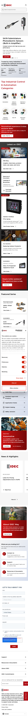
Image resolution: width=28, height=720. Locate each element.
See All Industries (17, 446)
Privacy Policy (5, 707)
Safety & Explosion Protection (14, 103)
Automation (5, 102)
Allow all (14, 383)
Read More (6, 446)
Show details (19, 378)
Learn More (5, 56)
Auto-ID (14, 117)
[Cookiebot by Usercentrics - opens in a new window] (16, 331)
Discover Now (7, 534)
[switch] (24, 362)
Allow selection (14, 388)
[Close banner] (25, 330)
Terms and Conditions (7, 709)
